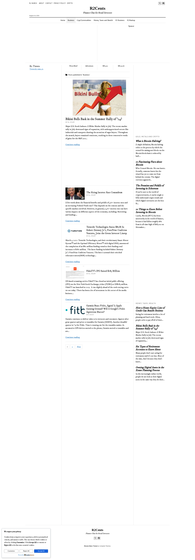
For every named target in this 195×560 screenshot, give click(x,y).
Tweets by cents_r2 (36, 69)
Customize (11, 551)
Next (79, 347)
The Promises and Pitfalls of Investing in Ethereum (150, 187)
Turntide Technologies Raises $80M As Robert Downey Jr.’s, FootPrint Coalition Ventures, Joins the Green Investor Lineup (106, 230)
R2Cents (97, 8)
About (41, 3)
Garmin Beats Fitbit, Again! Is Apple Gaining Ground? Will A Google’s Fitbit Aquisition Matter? (105, 309)
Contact (48, 3)
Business (71, 20)
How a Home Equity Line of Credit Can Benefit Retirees (150, 309)
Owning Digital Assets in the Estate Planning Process (150, 369)
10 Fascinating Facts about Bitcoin (149, 163)
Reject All (26, 551)
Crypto (70, 3)
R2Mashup (131, 20)
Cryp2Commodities (84, 20)
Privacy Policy (60, 3)
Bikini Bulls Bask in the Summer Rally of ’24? (93, 119)
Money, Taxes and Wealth (103, 20)
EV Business (119, 20)
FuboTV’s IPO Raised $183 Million (103, 271)
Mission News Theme (90, 546)
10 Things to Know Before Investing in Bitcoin (149, 211)
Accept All (41, 551)
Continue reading (72, 144)
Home (62, 20)
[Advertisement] (131, 45)
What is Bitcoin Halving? (148, 141)
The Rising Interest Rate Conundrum (104, 192)
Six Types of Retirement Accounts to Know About (148, 348)
